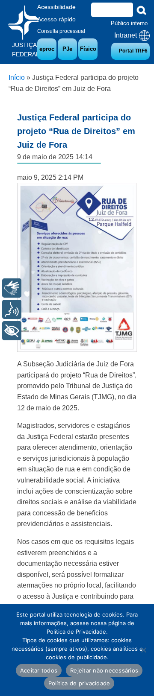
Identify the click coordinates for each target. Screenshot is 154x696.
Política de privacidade (79, 683)
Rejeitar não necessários (104, 670)
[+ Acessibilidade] (11, 330)
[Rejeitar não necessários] (143, 650)
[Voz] (11, 309)
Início (17, 77)
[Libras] (11, 288)
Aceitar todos (38, 670)
